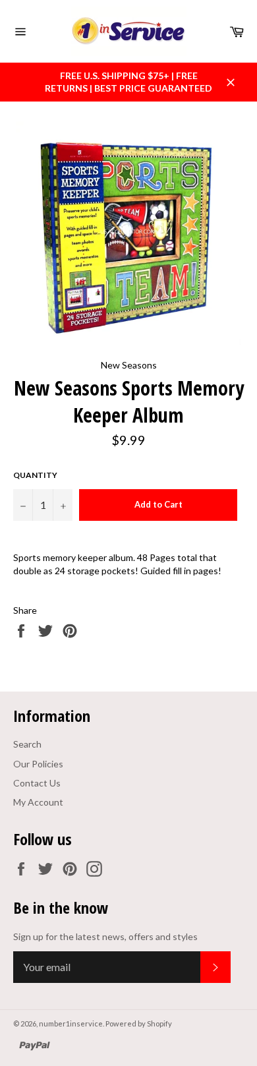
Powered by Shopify (138, 1023)
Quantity (35, 475)
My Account (38, 802)
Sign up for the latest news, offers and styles (105, 936)
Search (27, 744)
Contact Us (37, 782)
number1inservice (71, 1023)
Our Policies (38, 763)
